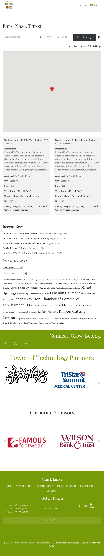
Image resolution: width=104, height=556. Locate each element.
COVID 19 (53, 283)
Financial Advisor (46, 288)
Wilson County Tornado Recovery (39, 323)
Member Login (66, 486)
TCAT (52, 319)
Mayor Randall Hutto (37, 306)
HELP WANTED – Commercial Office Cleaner (24, 243)
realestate (34, 312)
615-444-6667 (24, 190)
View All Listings (91, 46)
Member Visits (73, 305)
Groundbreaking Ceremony (26, 293)
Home (8, 486)
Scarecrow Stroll (26, 319)
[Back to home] (9, 5)
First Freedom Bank (59, 288)
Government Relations (74, 288)
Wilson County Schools (20, 323)
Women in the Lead (57, 323)
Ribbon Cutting (48, 311)
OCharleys (26, 312)
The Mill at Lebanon (69, 319)
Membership (45, 486)
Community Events (42, 283)
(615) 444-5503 (52, 508)
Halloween (40, 294)
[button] (95, 5)
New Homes (18, 312)
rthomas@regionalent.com (26, 196)
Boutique (35, 280)
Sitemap (52, 491)
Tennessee (57, 319)
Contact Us (52, 520)
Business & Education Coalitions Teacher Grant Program (59, 280)
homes (47, 294)
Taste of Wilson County (40, 318)
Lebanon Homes (86, 294)
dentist (60, 283)
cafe (10, 283)
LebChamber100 (16, 304)
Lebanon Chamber (65, 292)
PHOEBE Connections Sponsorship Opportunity (26, 238)
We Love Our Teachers (83, 319)
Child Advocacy (28, 283)
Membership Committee (53, 306)
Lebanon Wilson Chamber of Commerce (46, 298)
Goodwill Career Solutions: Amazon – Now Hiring (27, 233)
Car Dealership (18, 283)
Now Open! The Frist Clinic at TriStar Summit (25, 253)
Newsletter (24, 486)
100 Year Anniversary (11, 279)
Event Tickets (89, 486)
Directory (73, 46)
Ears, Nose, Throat (31, 206)
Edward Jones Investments (25, 287)
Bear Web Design (26, 280)
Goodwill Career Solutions (15, 248)
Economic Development (71, 283)
